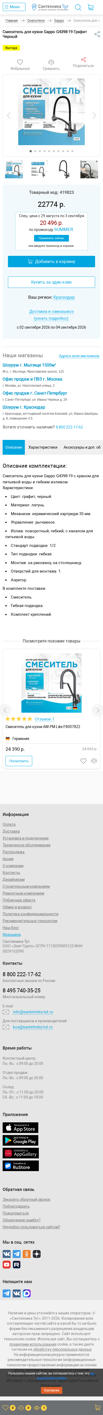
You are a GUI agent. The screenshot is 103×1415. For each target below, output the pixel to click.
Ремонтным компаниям (23, 893)
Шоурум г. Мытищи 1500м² (29, 365)
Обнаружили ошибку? (22, 1220)
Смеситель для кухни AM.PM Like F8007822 (43, 727)
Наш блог (11, 928)
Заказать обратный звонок (26, 1199)
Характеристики (43, 447)
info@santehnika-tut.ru (33, 1012)
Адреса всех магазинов (79, 356)
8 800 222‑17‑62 (22, 974)
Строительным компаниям (26, 886)
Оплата (9, 824)
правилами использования (33, 1344)
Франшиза (12, 934)
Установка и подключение (26, 838)
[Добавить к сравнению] (94, 761)
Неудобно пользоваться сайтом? (31, 1227)
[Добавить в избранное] (84, 761)
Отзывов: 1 (44, 719)
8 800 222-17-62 (69, 427)
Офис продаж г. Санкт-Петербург (35, 393)
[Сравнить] (51, 62)
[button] (31, 151)
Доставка (11, 831)
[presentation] (9, 115)
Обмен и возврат (17, 907)
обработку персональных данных (62, 1349)
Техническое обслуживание (26, 845)
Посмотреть (19, 761)
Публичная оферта (19, 900)
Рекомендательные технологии (30, 921)
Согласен (51, 1390)
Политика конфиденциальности (30, 914)
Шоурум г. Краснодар (24, 407)
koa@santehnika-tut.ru (33, 1027)
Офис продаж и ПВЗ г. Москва (32, 379)
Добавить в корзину (55, 261)
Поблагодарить (16, 1206)
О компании (13, 866)
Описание (13, 447)
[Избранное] (20, 62)
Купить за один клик (51, 282)
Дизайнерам (14, 879)
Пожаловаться (16, 1213)
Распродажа (14, 852)
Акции (8, 859)
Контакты (11, 873)
